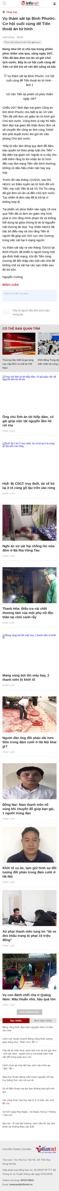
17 (36, 1042)
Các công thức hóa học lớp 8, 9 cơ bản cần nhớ (28, 1100)
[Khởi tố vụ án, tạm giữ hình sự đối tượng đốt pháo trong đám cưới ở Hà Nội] (29, 845)
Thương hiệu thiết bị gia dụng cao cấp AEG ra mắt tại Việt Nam (17, 364)
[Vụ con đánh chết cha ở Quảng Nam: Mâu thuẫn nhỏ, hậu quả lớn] (29, 972)
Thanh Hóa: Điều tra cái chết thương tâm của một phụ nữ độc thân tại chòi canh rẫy (27, 613)
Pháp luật (12, 12)
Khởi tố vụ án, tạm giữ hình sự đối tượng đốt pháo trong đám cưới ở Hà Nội (29, 872)
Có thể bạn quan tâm (21, 328)
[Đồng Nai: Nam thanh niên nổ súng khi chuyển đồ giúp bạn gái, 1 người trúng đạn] (29, 781)
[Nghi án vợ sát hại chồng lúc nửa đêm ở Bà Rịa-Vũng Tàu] (29, 523)
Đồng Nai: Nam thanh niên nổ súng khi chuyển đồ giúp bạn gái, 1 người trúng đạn (28, 809)
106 (7, 1103)
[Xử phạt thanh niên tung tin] (29, 908)
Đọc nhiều (16, 1020)
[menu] (4, 3)
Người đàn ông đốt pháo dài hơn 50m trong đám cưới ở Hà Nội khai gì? (29, 742)
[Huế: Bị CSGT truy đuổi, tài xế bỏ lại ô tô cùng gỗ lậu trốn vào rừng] (29, 460)
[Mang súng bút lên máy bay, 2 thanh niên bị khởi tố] (29, 652)
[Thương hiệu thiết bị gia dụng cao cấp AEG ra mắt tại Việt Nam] (18, 344)
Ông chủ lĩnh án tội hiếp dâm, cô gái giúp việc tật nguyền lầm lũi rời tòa (28, 421)
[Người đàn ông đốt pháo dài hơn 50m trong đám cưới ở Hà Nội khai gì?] (29, 714)
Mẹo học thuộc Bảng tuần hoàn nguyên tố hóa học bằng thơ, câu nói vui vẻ (28, 1078)
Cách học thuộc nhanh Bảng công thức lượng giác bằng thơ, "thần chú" (27, 1040)
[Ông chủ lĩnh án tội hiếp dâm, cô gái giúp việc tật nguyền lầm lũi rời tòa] (29, 393)
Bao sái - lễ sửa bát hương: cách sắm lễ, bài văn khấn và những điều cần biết (28, 1125)
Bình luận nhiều (43, 1020)
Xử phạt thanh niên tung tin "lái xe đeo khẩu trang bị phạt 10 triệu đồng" (29, 936)
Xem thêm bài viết (29, 1012)
